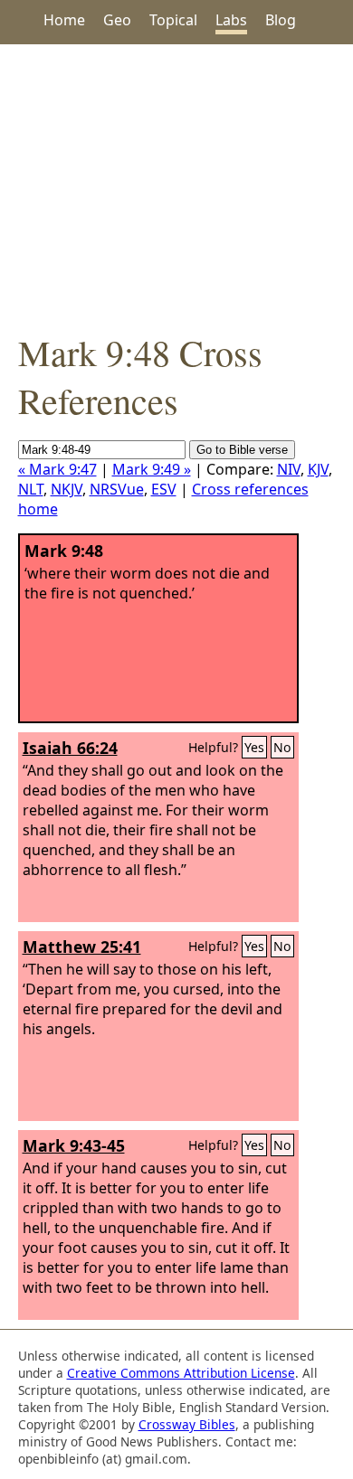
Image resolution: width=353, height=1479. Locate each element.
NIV (289, 469)
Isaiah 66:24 (70, 747)
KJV (318, 469)
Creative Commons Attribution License (181, 1372)
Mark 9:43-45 (74, 1145)
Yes (254, 747)
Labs (231, 20)
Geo (117, 20)
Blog (280, 20)
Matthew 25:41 (82, 946)
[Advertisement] (176, 186)
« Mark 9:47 (57, 469)
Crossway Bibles (186, 1424)
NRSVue (117, 489)
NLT (30, 489)
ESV (163, 489)
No (282, 747)
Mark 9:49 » (151, 469)
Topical (173, 20)
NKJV (66, 489)
